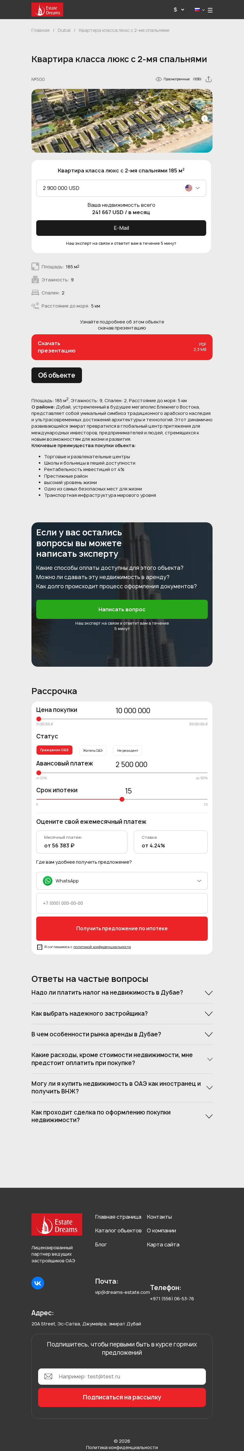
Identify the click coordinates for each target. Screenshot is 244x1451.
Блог (101, 1244)
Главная (40, 30)
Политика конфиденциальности (122, 1447)
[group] (122, 122)
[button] (204, 118)
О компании (161, 1230)
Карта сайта (163, 1244)
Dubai (64, 30)
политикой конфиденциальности (102, 946)
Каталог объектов (118, 1230)
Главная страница (118, 1216)
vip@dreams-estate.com (122, 1292)
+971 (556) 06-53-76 (172, 1298)
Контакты (159, 1216)
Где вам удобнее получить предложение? (84, 862)
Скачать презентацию (122, 347)
